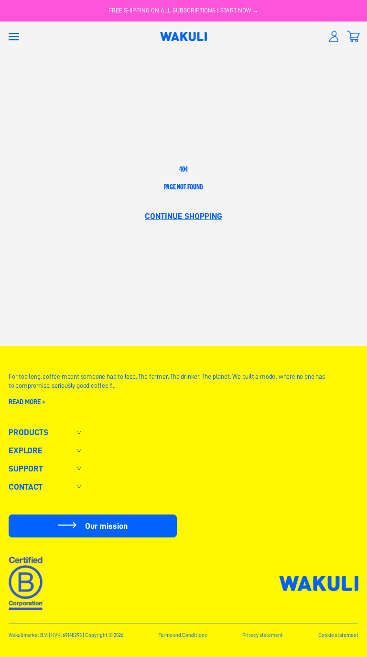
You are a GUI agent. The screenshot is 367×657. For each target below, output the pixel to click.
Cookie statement (338, 635)
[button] (14, 37)
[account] (333, 37)
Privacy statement (262, 635)
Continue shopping (183, 216)
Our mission (106, 526)
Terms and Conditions (183, 635)
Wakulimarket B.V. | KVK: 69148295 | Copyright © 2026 (66, 635)
